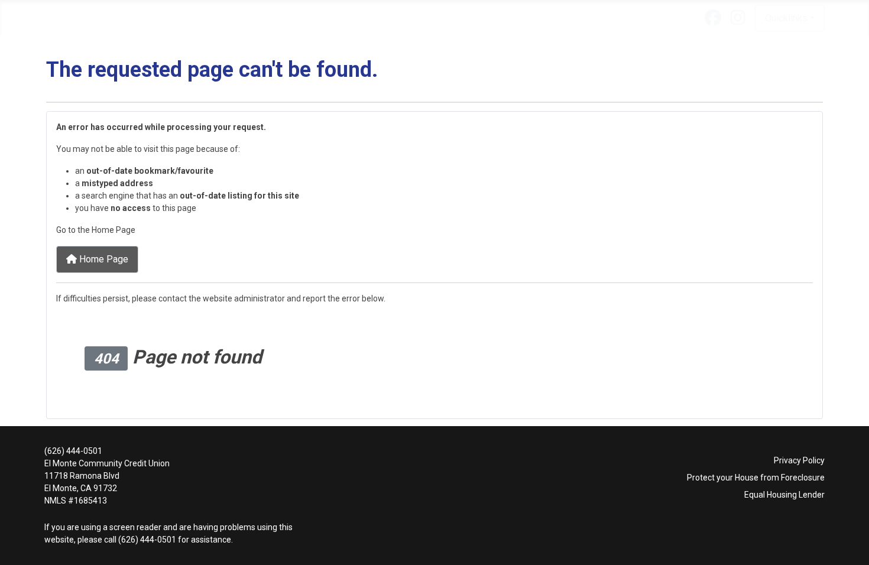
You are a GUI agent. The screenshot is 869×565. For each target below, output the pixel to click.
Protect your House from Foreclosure (756, 477)
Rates (339, 17)
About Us (70, 17)
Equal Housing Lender (784, 494)
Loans (127, 17)
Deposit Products (200, 17)
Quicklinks (786, 18)
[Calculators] (428, 18)
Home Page (102, 259)
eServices (281, 17)
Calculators (400, 17)
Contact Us (471, 17)
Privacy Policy (799, 460)
